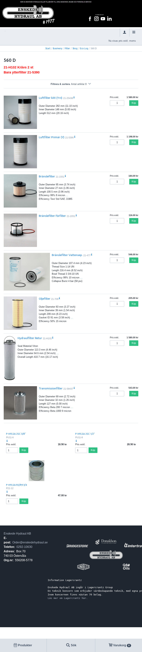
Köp (134, 103)
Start (47, 48)
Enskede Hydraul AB (17, 533)
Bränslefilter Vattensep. (67, 255)
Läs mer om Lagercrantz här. (68, 598)
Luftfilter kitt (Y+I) (50, 97)
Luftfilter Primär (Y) (51, 137)
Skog (74, 48)
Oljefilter (44, 298)
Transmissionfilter (50, 388)
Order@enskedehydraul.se (30, 542)
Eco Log (84, 48)
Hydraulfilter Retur (30, 338)
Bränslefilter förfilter (52, 215)
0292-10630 (24, 546)
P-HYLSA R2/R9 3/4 (16, 484)
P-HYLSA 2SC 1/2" (85, 433)
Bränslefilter (47, 176)
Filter (67, 48)
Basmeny (57, 48)
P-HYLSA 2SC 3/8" (16, 433)
